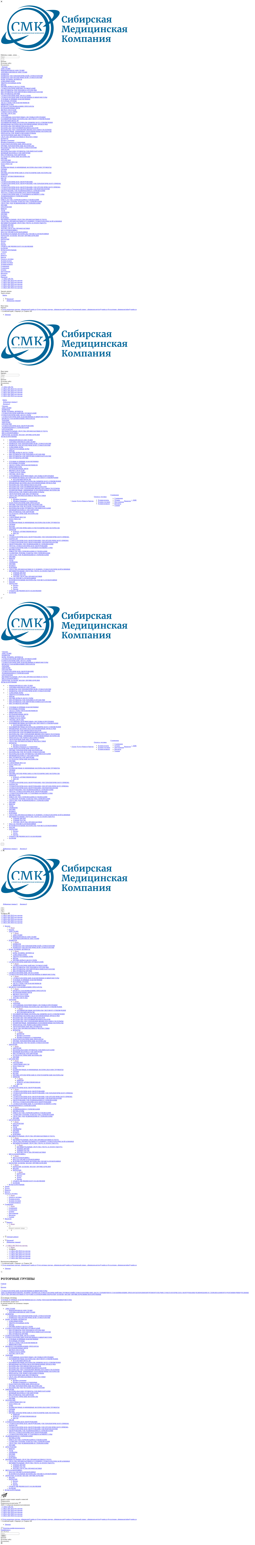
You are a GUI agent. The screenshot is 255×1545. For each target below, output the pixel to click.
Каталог (11, 929)
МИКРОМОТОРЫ (65, 1300)
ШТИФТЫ (20, 1034)
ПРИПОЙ (20, 1080)
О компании (13, 1208)
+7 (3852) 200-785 (11, 288)
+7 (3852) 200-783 (11, 284)
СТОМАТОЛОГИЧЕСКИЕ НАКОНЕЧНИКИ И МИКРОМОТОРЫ (36, 978)
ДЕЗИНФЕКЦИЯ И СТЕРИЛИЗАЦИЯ (26, 1109)
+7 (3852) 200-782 (11, 282)
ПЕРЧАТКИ (21, 1174)
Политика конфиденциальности (14, 1528)
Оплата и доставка (15, 1197)
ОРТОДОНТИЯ (18, 1123)
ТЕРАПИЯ (16, 1003)
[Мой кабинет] (2, 847)
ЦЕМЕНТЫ (17, 944)
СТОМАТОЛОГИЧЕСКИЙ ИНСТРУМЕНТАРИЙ (30, 965)
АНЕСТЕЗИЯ (17, 935)
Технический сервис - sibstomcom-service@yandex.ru (90, 309)
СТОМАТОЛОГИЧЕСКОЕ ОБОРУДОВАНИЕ (29, 1091)
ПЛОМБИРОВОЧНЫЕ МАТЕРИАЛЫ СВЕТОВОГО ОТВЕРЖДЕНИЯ (41, 1010)
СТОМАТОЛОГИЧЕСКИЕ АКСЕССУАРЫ (89, 1292)
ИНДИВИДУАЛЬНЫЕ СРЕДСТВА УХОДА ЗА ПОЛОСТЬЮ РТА (39, 1147)
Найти (3, 1536)
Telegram (8, 314)
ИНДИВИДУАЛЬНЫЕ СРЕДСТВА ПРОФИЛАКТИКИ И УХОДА (36, 1140)
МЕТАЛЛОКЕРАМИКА (21, 1158)
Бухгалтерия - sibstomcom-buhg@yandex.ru (122, 309)
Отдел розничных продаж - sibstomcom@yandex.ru (19, 309)
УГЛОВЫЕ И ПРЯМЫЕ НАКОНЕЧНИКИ (15, 1300)
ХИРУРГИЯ (17, 1048)
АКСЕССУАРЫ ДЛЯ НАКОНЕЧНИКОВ (44, 1300)
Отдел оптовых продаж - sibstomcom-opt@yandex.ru (54, 309)
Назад (13, 928)
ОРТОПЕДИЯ (18, 1062)
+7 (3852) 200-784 (11, 286)
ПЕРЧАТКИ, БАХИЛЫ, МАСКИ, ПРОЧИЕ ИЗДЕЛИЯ (32, 1166)
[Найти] (2, 59)
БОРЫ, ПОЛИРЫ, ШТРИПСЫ (23, 953)
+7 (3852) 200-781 (7, 279)
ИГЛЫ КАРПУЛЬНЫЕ (93, 1294)
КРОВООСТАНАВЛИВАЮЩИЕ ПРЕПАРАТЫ (29, 990)
